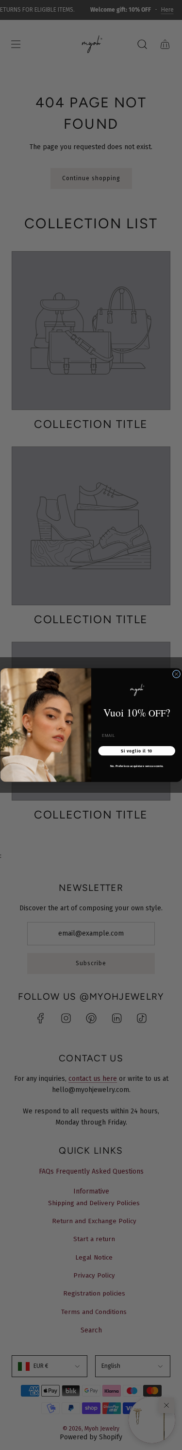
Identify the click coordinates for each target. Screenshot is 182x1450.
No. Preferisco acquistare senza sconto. (136, 766)
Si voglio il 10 (136, 750)
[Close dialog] (176, 673)
